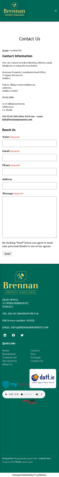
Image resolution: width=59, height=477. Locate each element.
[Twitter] (22, 335)
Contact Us (37, 360)
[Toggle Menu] (56, 11)
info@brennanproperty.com (17, 119)
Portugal (36, 357)
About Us (7, 364)
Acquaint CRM (31, 458)
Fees (33, 354)
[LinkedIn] (4, 335)
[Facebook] (13, 335)
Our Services (9, 360)
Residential (8, 354)
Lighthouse (41, 475)
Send (7, 253)
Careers (35, 350)
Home (5, 50)
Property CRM (8, 462)
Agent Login (27, 462)
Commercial (9, 357)
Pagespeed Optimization (23, 475)
